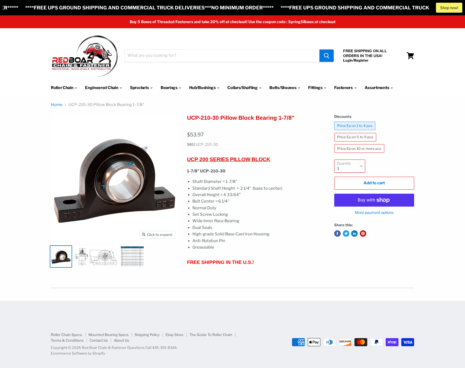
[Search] (326, 55)
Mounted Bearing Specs (109, 334)
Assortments (377, 87)
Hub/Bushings (202, 87)
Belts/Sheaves (283, 87)
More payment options (374, 212)
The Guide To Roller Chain (210, 334)
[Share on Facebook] (337, 233)
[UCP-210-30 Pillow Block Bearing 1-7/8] (61, 256)
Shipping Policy (147, 334)
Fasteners (343, 87)
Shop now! (449, 7)
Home (56, 104)
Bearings (169, 87)
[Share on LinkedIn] (354, 233)
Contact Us (99, 340)
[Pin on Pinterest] (363, 233)
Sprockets (140, 87)
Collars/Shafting (242, 87)
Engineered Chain (102, 87)
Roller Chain (62, 87)
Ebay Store (174, 334)
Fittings (315, 87)
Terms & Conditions (67, 340)
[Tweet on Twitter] (346, 233)
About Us (121, 340)
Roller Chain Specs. (67, 334)
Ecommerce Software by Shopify (78, 353)
